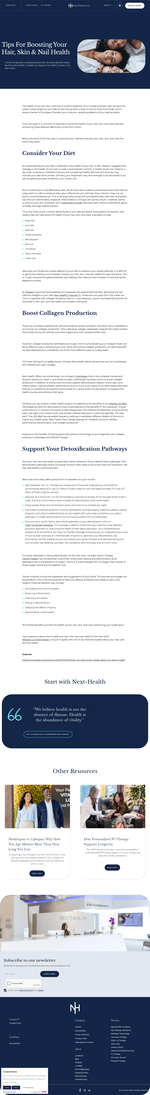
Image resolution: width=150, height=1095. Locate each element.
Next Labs (115, 1044)
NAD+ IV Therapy (118, 1040)
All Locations (14, 1043)
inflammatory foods (71, 203)
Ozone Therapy (30, 558)
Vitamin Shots (117, 1047)
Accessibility (80, 1031)
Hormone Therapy (119, 1037)
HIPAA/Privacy (81, 1079)
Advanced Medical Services (122, 1051)
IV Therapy (28, 292)
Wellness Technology (120, 1034)
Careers (78, 1027)
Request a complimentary (36, 639)
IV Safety (78, 1066)
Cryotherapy (81, 376)
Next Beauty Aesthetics (121, 1030)
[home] (79, 5)
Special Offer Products (120, 1027)
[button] (10, 5)
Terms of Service (82, 1035)
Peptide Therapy (118, 1061)
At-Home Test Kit (118, 1057)
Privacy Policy (81, 1038)
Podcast (78, 1062)
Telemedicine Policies (84, 1042)
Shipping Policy (81, 1073)
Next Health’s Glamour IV (67, 295)
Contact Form (15, 1023)
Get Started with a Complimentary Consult (48, 734)
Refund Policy (81, 1076)
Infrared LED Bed (117, 403)
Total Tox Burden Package (39, 525)
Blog (77, 1059)
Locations (79, 1056)
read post (37, 873)
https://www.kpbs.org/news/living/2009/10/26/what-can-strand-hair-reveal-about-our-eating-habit (73, 660)
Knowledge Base (82, 1069)
